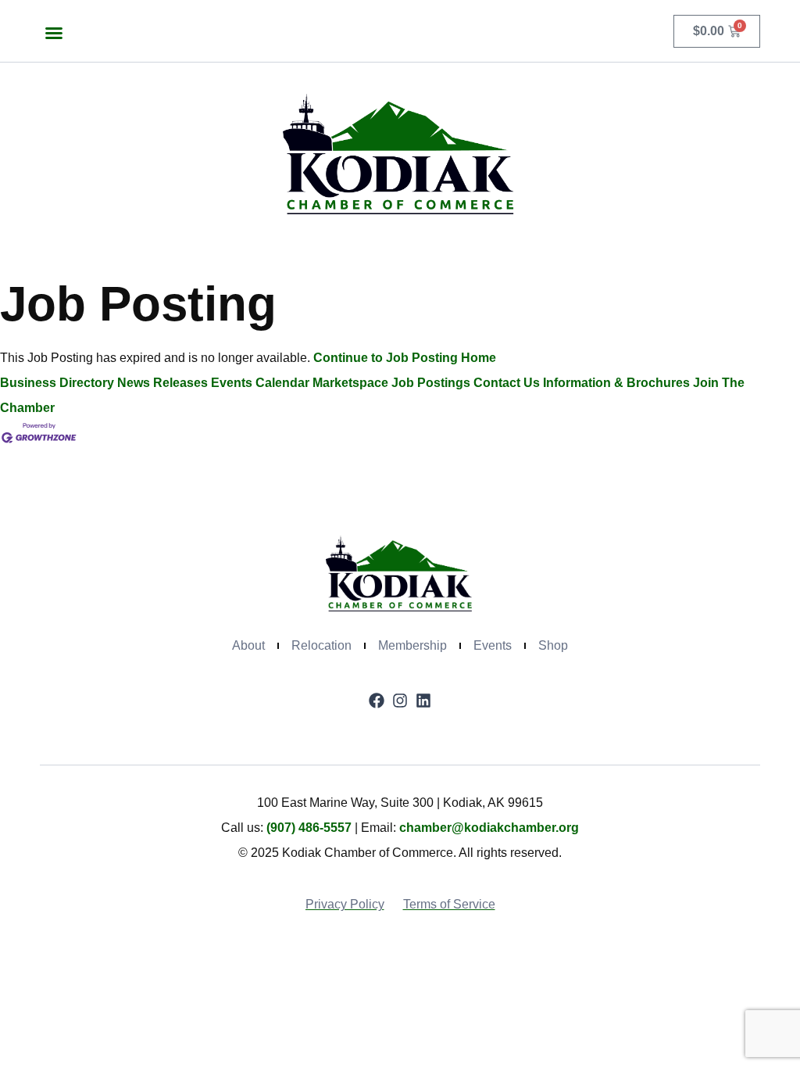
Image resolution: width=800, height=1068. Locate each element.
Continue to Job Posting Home (404, 357)
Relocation (321, 645)
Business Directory (57, 382)
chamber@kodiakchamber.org (489, 827)
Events (492, 645)
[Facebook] (376, 700)
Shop (553, 645)
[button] (54, 33)
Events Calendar (260, 382)
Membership (412, 645)
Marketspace (350, 382)
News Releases (162, 382)
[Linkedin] (423, 700)
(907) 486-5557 (309, 827)
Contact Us (506, 382)
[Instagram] (400, 700)
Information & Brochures (616, 382)
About (248, 645)
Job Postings (430, 382)
